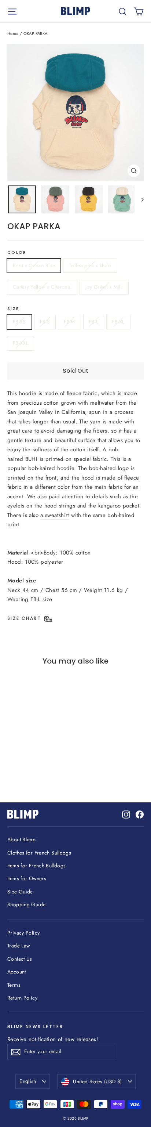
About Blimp (21, 839)
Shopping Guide (26, 904)
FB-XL (118, 321)
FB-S (45, 321)
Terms (14, 985)
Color (16, 252)
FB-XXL (20, 343)
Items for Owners (26, 878)
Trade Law (18, 945)
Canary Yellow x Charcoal (42, 286)
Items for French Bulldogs (36, 865)
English (27, 1081)
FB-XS (19, 321)
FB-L (93, 321)
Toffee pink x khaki (90, 265)
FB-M (69, 321)
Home (13, 33)
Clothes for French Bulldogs (39, 852)
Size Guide (20, 891)
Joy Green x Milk (104, 286)
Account (16, 971)
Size (13, 308)
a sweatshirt (54, 515)
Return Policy (22, 997)
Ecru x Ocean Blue (34, 265)
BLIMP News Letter (35, 1026)
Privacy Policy (23, 932)
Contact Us (19, 958)
